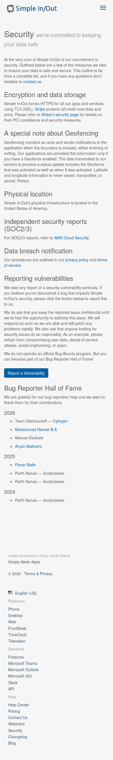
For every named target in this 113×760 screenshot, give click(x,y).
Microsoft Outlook (23, 669)
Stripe (40, 109)
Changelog (17, 736)
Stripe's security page (60, 114)
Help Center (18, 704)
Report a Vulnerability (26, 373)
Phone (13, 609)
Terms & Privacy (38, 573)
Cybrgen (60, 421)
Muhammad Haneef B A (36, 429)
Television (17, 641)
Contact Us (17, 717)
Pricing (14, 711)
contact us (32, 81)
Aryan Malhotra (28, 446)
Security (15, 730)
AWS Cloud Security (71, 237)
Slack (13, 682)
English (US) (26, 593)
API (11, 689)
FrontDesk (17, 628)
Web (12, 621)
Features (16, 657)
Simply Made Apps (24, 561)
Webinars (16, 723)
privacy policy (77, 259)
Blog (12, 743)
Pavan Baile (25, 464)
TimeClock (17, 634)
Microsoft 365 (20, 676)
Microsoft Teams (22, 663)
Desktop (15, 615)
